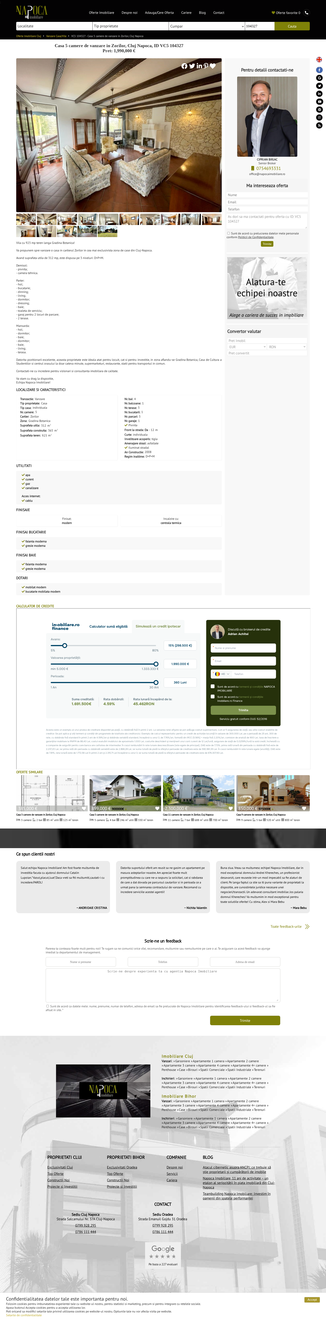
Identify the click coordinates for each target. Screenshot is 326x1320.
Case (182, 1070)
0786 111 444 (85, 1231)
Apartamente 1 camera (209, 1061)
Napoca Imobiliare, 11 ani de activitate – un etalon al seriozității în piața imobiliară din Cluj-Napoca (239, 1182)
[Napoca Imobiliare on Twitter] (317, 87)
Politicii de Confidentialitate (256, 237)
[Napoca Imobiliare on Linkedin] (317, 95)
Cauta (292, 26)
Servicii (172, 1173)
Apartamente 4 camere (214, 1065)
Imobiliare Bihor (179, 1096)
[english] (317, 60)
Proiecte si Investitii (62, 1186)
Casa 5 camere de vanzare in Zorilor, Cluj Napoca (114, 814)
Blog (202, 12)
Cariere (186, 12)
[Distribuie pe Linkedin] (200, 66)
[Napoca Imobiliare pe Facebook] (317, 71)
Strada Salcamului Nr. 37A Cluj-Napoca (86, 1219)
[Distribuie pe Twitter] (193, 66)
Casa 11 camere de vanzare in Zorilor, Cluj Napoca (188, 814)
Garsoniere (183, 1061)
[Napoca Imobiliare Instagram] (317, 118)
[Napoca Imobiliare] (32, 18)
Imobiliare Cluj (177, 1056)
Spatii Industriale (240, 1070)
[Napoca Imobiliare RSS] (317, 126)
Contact (218, 12)
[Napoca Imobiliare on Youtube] (317, 103)
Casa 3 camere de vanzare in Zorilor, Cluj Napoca (40, 814)
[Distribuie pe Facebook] (185, 66)
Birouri (193, 1070)
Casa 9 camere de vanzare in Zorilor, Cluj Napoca (260, 814)
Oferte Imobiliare (101, 12)
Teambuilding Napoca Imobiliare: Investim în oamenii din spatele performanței (237, 1195)
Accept (312, 1299)
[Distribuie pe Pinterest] (206, 66)
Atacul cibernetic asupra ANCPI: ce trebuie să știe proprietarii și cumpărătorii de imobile (237, 1169)
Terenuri (259, 1070)
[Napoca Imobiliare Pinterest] (317, 110)
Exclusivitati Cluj (60, 1167)
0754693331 (269, 168)
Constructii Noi (58, 1180)
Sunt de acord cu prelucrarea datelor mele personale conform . (263, 235)
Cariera (172, 1180)
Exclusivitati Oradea (122, 1167)
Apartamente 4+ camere (250, 1065)
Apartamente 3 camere (180, 1065)
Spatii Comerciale (213, 1070)
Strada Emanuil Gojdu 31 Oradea (162, 1219)
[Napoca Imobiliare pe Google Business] (317, 79)
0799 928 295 (85, 1225)
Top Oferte (55, 1173)
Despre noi (130, 12)
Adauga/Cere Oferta (159, 12)
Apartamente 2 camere (243, 1061)
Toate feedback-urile (287, 926)
